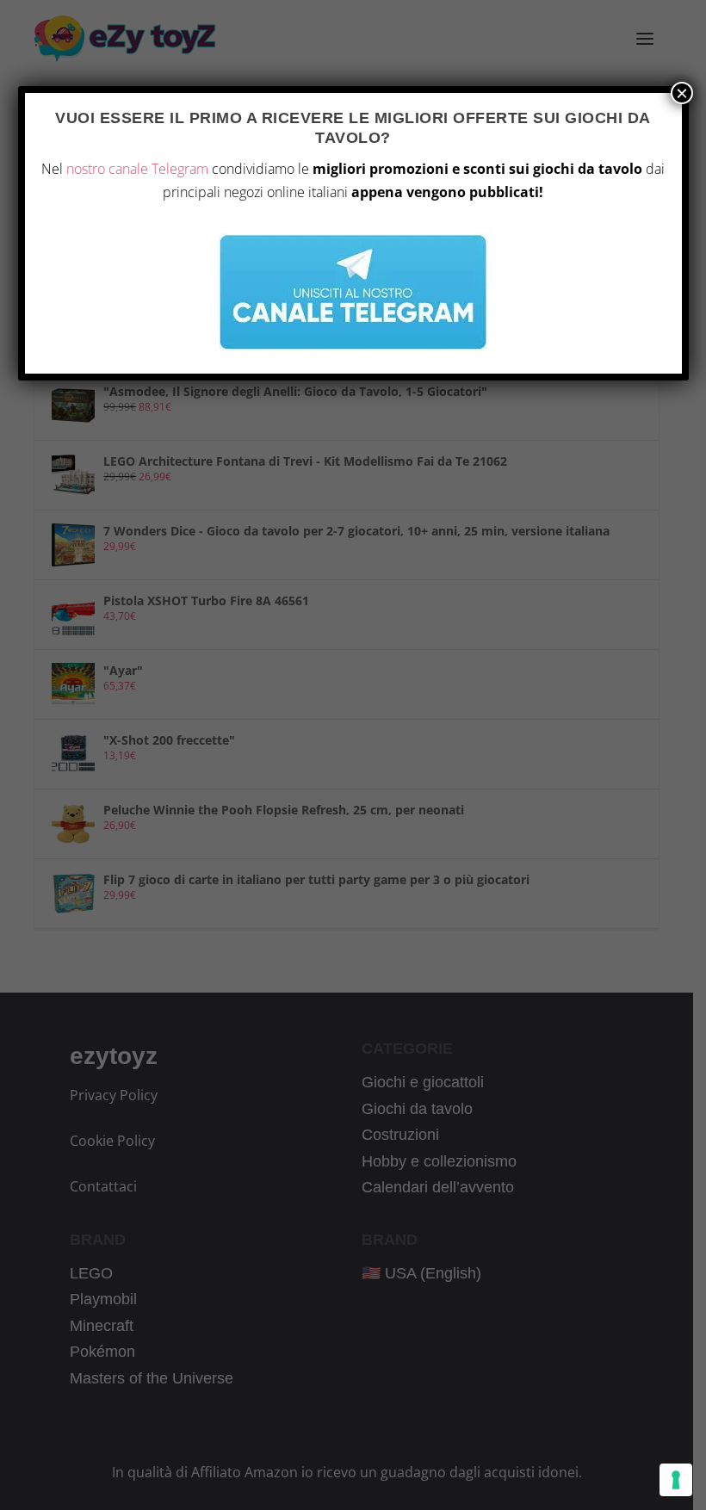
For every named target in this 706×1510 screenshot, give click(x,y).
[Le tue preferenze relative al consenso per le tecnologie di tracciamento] (676, 1480)
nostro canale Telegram (137, 168)
